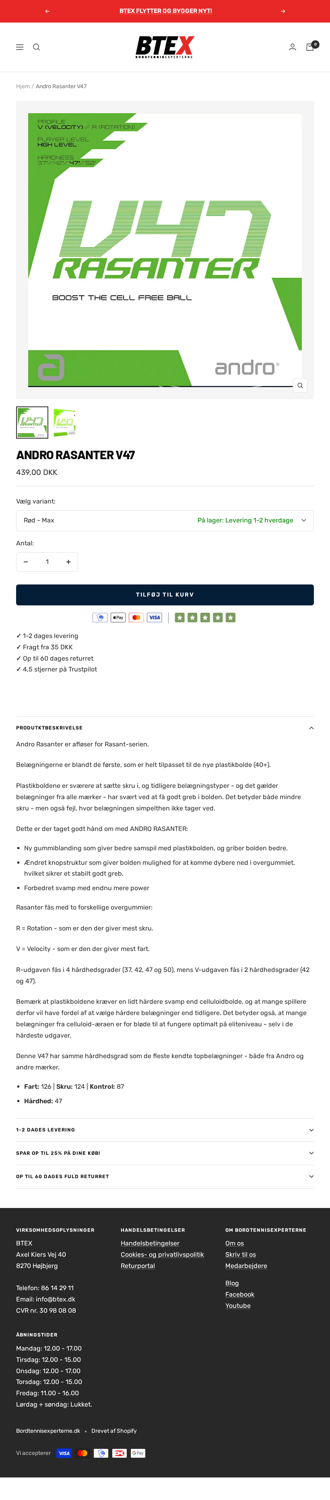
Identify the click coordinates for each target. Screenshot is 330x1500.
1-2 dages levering (45, 1130)
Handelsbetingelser (150, 1243)
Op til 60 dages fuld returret (62, 1176)
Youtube (238, 1305)
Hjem (23, 86)
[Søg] (36, 47)
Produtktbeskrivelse (49, 728)
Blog (232, 1283)
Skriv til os (240, 1254)
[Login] (292, 47)
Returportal (138, 1266)
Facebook (239, 1294)
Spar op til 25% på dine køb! (58, 1153)
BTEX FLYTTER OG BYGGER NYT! (166, 11)
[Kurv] (310, 47)
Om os (234, 1243)
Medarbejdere (246, 1266)
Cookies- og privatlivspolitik (162, 1254)
